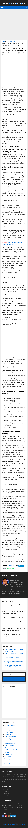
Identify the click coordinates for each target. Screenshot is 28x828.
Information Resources (10, 53)
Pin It (10, 565)
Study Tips (7, 763)
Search (14, 679)
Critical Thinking (8, 732)
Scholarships (7, 756)
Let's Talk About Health (10, 750)
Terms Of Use (16, 826)
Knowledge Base (9, 745)
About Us (5, 789)
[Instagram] (9, 816)
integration (11, 130)
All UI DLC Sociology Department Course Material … (13, 808)
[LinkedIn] (11, 816)
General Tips (7, 741)
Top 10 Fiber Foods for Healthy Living (13, 617)
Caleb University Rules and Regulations (12, 803)
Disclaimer (6, 793)
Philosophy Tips (8, 754)
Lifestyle (6, 752)
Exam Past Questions (10, 736)
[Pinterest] (6, 816)
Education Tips (8, 734)
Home (4, 824)
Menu (2, 7)
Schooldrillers (5, 774)
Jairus (12, 579)
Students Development (10, 761)
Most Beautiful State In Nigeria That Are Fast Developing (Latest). (13, 629)
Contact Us (6, 791)
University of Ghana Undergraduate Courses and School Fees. (13, 612)
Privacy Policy (7, 795)
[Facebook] (3, 816)
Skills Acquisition (8, 759)
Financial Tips (8, 739)
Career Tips (7, 730)
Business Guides (8, 727)
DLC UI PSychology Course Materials (12, 805)
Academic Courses (9, 725)
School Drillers (14, 3)
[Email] (14, 816)
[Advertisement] (14, 24)
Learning (6, 747)
